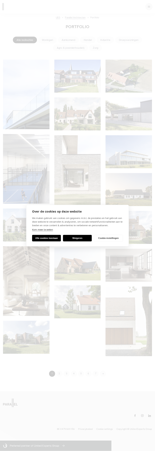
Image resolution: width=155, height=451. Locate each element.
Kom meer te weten (42, 229)
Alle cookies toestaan (46, 238)
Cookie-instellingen (108, 238)
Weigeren (77, 238)
